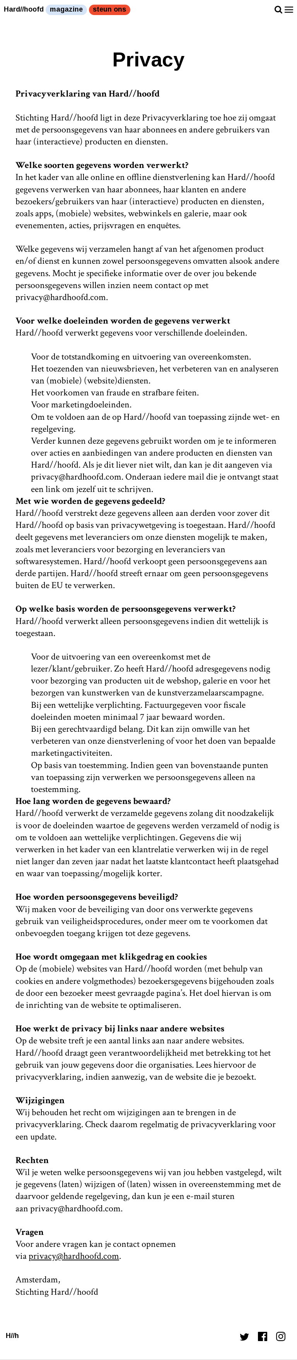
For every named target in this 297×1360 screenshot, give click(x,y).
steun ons (109, 9)
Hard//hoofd (24, 9)
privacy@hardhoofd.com (74, 1256)
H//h (12, 1336)
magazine (66, 9)
